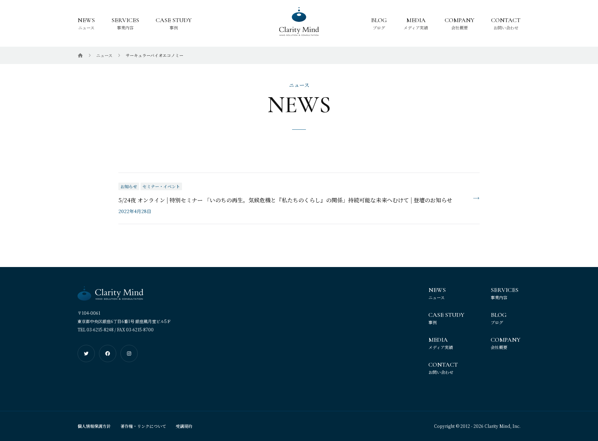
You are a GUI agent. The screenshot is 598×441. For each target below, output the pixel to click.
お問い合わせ (505, 27)
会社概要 (459, 27)
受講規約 (184, 426)
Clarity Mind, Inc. (502, 426)
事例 (174, 27)
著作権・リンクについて (143, 426)
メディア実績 (416, 27)
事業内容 (125, 27)
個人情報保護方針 (94, 426)
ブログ (379, 27)
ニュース (86, 27)
